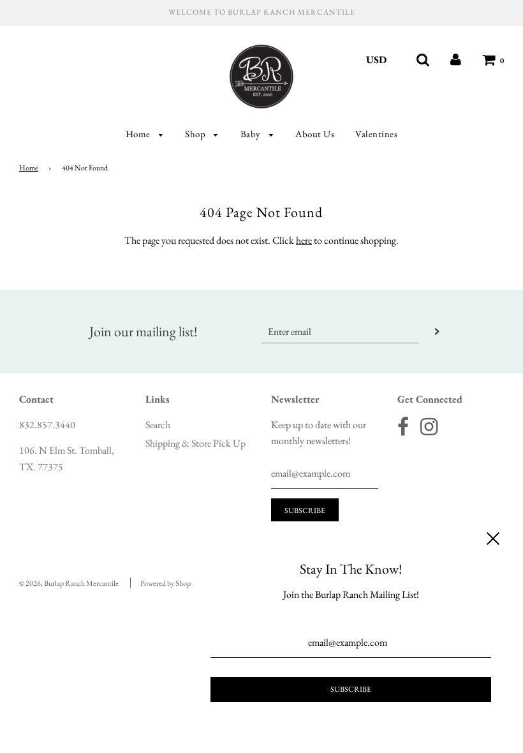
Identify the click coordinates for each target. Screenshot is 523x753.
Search (157, 424)
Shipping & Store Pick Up (195, 443)
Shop (196, 134)
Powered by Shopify (169, 583)
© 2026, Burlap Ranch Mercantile (69, 583)
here (304, 240)
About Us (314, 134)
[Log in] (455, 59)
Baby (251, 134)
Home (139, 134)
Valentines (376, 134)
